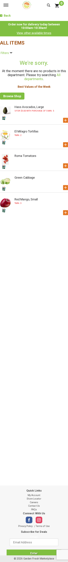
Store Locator (34, 498)
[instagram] (39, 520)
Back (7, 15)
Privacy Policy (25, 526)
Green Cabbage (25, 177)
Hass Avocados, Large (29, 107)
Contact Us (34, 506)
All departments (42, 77)
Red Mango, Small (26, 199)
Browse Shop (12, 96)
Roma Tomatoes (25, 156)
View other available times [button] (34, 33)
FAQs (34, 509)
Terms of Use (42, 526)
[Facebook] (29, 520)
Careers (34, 502)
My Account (34, 495)
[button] (65, 120)
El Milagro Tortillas (26, 131)
